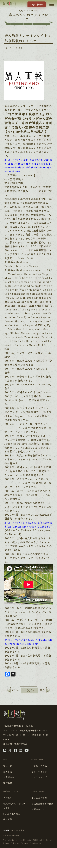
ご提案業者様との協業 (42, 803)
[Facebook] (15, 751)
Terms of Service (29, 843)
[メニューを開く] (51, 4)
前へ (42, 690)
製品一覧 (7, 765)
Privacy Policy (10, 843)
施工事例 (7, 771)
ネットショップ (39, 771)
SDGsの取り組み (11, 813)
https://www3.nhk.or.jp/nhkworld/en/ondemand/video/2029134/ (28, 524)
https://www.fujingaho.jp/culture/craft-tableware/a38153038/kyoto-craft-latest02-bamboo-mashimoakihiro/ (28, 165)
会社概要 (7, 819)
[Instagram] (20, 751)
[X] (9, 751)
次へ (15, 690)
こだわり (7, 797)
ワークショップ (39, 777)
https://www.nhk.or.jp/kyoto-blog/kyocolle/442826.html (28, 642)
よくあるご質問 (39, 797)
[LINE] (4, 751)
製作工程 (7, 782)
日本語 (6, 830)
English (15, 830)
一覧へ (28, 689)
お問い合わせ (37, 4)
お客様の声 (8, 777)
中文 (22, 830)
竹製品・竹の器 (39, 765)
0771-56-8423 (16, 734)
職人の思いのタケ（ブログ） (14, 806)
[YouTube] (26, 751)
